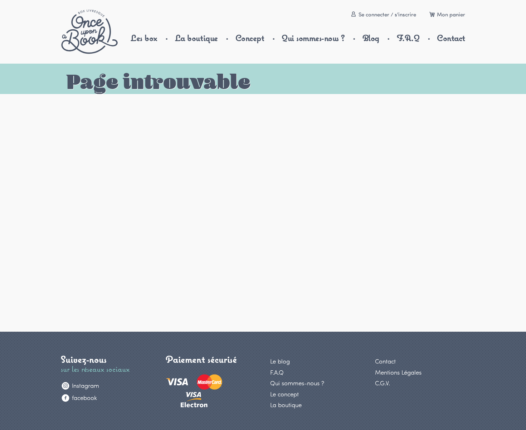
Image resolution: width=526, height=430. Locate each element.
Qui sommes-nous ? (313, 38)
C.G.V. (382, 383)
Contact (451, 38)
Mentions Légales (398, 372)
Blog (370, 38)
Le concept (284, 394)
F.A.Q (408, 38)
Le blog (280, 361)
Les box (144, 38)
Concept (249, 38)
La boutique (196, 38)
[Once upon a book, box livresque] (89, 31)
